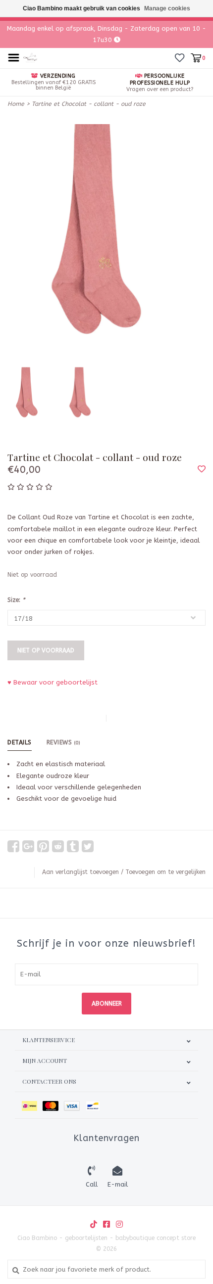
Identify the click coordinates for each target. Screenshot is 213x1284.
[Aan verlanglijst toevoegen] (202, 469)
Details (19, 742)
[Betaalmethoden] (32, 1105)
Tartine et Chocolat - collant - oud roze (89, 103)
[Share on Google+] (28, 846)
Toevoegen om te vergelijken (165, 872)
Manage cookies (167, 8)
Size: (16, 599)
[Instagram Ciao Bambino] (119, 1224)
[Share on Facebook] (13, 846)
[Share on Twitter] (88, 846)
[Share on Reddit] (58, 846)
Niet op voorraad (45, 650)
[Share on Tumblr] (73, 846)
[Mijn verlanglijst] (179, 57)
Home (15, 103)
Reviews (63, 742)
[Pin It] (43, 846)
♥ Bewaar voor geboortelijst (52, 682)
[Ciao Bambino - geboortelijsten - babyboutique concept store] (30, 57)
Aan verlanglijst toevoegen (80, 872)
